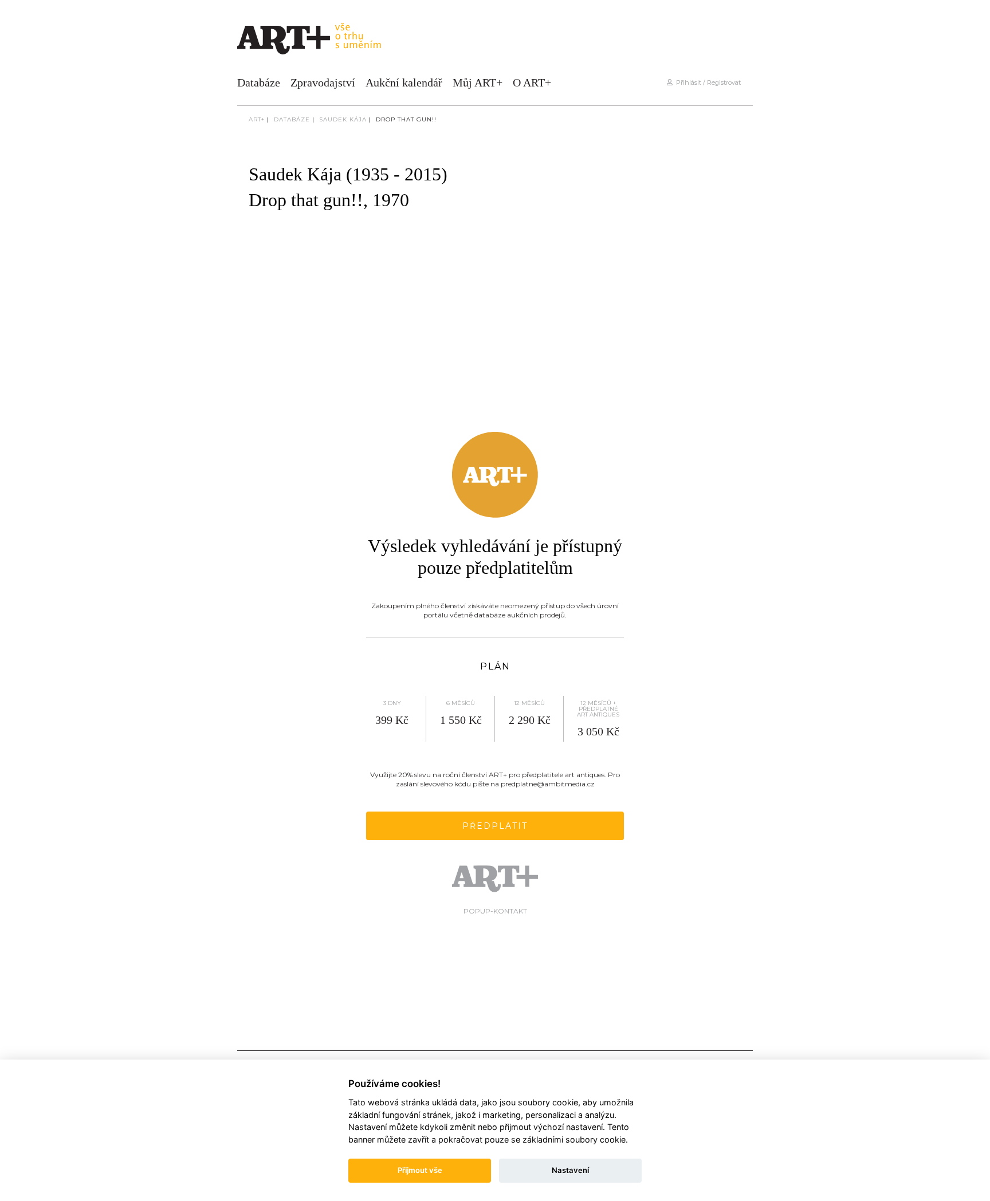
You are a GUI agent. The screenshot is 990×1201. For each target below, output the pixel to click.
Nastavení (570, 1170)
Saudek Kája (343, 119)
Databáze (258, 82)
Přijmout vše (420, 1170)
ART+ (257, 119)
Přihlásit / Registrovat (707, 82)
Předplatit (495, 826)
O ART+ (532, 82)
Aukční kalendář (404, 82)
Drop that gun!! (406, 119)
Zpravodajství (322, 82)
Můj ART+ (477, 82)
